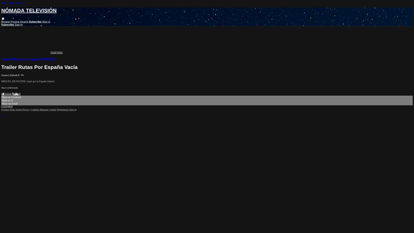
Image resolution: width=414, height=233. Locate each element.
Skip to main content (11, 2)
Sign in (46, 21)
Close (53, 52)
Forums (15, 21)
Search (24, 21)
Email (18, 94)
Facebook (6, 94)
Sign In (19, 24)
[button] (3, 19)
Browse (6, 21)
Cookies (35, 109)
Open (60, 52)
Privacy (26, 109)
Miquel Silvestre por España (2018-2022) (28, 59)
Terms (18, 109)
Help (12, 109)
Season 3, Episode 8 (10, 75)
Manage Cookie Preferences (54, 109)
